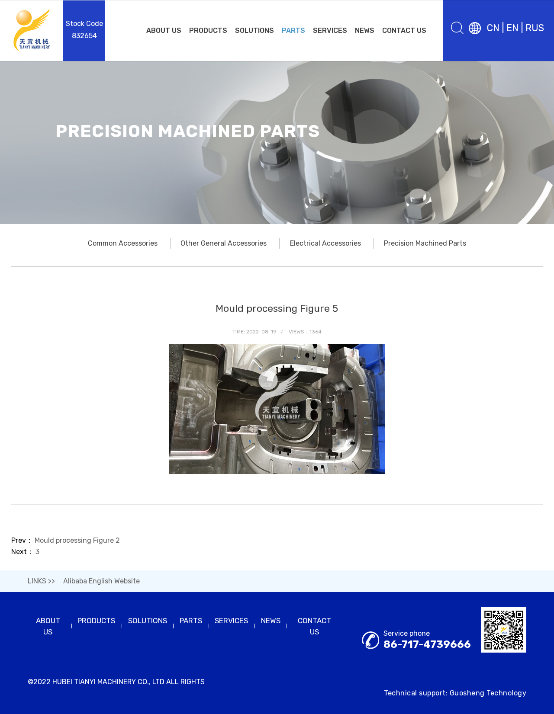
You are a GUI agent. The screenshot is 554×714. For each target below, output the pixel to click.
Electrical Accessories (325, 243)
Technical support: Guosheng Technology (455, 693)
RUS (534, 28)
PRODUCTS (208, 30)
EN (512, 28)
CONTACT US (404, 30)
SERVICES (330, 30)
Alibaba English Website (101, 581)
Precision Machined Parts (425, 243)
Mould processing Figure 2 (77, 540)
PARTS (293, 30)
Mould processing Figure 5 (277, 308)
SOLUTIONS (254, 30)
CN (493, 28)
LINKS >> (41, 581)
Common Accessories (123, 243)
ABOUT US (163, 30)
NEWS (364, 30)
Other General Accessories (223, 243)
